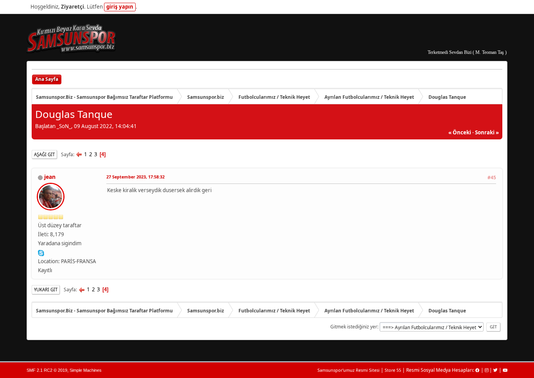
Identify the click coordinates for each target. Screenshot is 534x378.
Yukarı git (45, 289)
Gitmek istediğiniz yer (353, 326)
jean (50, 176)
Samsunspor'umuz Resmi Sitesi (348, 370)
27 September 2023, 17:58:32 (135, 177)
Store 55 (393, 370)
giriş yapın (119, 6)
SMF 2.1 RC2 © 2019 (47, 370)
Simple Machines (86, 370)
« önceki (459, 132)
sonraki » (487, 132)
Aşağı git (44, 154)
